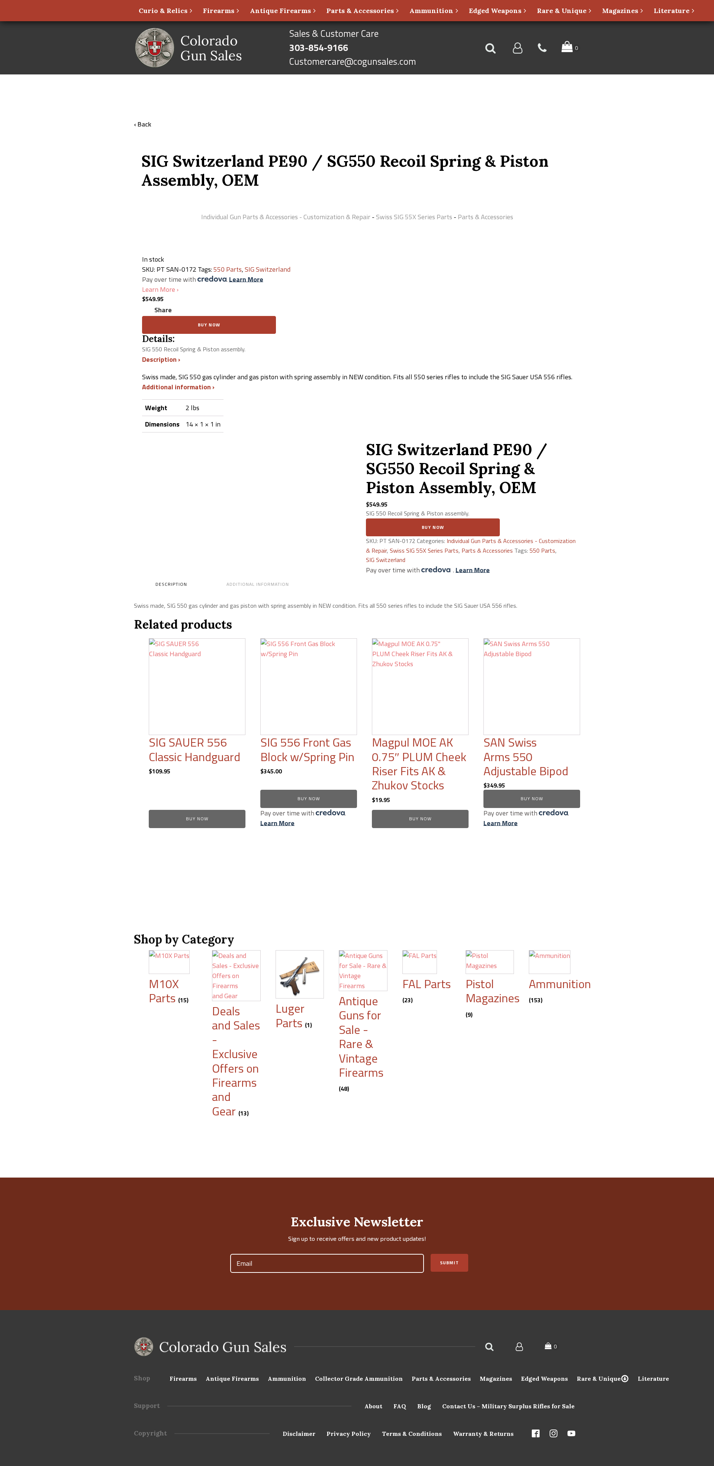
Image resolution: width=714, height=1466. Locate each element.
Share (163, 310)
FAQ (399, 1406)
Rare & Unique (599, 1378)
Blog (424, 1406)
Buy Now (209, 324)
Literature (653, 1379)
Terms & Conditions (412, 1434)
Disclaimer (299, 1434)
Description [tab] (171, 584)
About (373, 1406)
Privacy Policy (349, 1434)
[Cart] (552, 1346)
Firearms (183, 1379)
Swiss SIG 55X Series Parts (414, 217)
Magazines (496, 1379)
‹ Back (142, 124)
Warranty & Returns (483, 1434)
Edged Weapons (544, 1379)
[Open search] (490, 48)
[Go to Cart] (571, 48)
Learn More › (160, 289)
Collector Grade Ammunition (359, 1379)
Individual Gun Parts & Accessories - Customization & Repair (285, 217)
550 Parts (227, 269)
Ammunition (287, 1379)
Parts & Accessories (485, 217)
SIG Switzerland (267, 269)
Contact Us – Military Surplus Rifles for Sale (508, 1406)
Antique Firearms (232, 1379)
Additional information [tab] (257, 584)
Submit (449, 1262)
